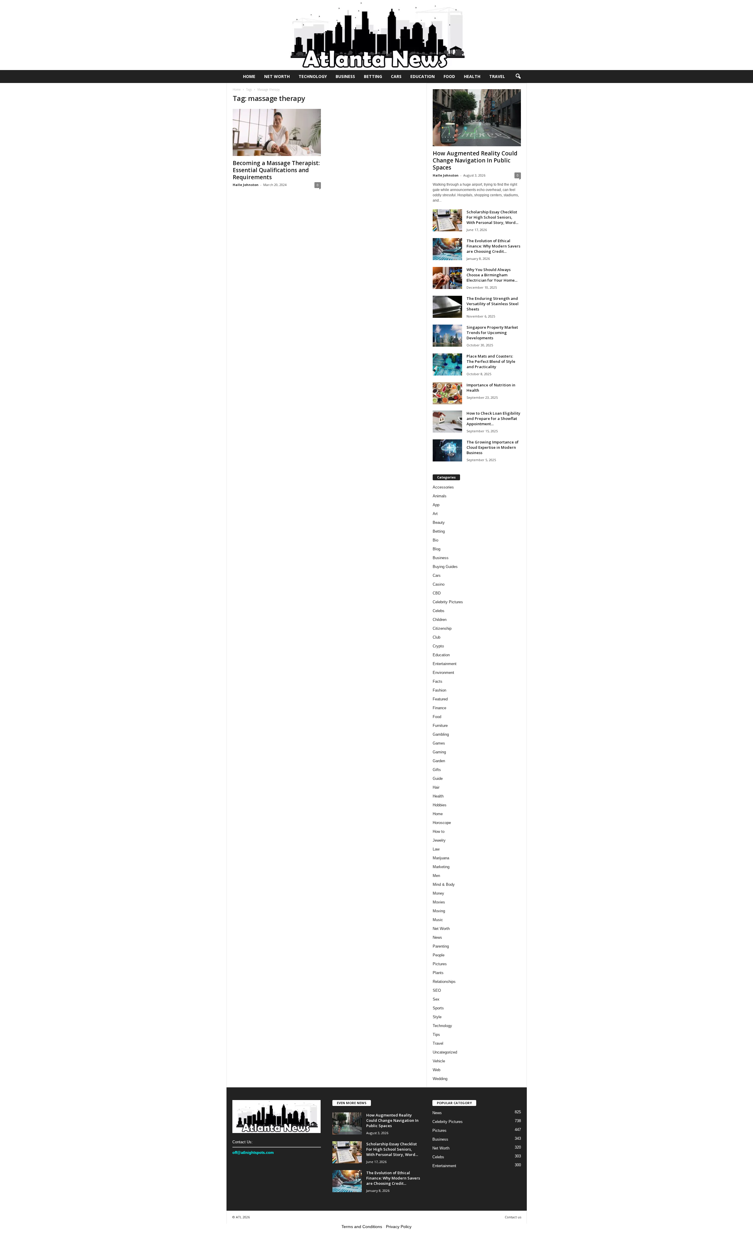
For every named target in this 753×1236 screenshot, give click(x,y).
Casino (438, 584)
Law (436, 849)
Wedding (440, 1078)
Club (436, 637)
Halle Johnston (246, 184)
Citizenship (442, 628)
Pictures (440, 964)
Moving (439, 911)
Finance (439, 708)
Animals (440, 496)
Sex (436, 999)
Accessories (443, 487)
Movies (439, 902)
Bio (435, 540)
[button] (518, 76)
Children (440, 619)
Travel (497, 76)
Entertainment (445, 664)
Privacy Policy (399, 1226)
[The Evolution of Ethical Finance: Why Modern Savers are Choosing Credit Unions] (447, 249)
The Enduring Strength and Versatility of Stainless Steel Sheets (493, 304)
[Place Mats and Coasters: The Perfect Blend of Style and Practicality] (447, 364)
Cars (396, 76)
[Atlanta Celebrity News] (376, 35)
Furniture (440, 725)
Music (438, 920)
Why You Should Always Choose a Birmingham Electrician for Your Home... (492, 275)
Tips (436, 1034)
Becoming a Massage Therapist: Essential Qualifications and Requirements (276, 170)
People (438, 955)
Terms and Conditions (361, 1226)
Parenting (441, 946)
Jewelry (439, 840)
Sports (438, 1008)
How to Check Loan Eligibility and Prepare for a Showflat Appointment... (493, 418)
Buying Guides (445, 566)
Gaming (439, 752)
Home (249, 76)
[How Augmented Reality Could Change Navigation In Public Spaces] (477, 117)
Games (439, 743)
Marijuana (441, 858)
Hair (436, 787)
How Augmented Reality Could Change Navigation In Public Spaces (475, 160)
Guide (438, 778)
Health (472, 76)
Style (437, 1017)
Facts (437, 681)
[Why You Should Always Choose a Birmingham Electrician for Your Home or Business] (447, 278)
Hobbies (440, 805)
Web (436, 1070)
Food (449, 76)
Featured (440, 699)
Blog (436, 549)
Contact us (513, 1217)
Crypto (438, 646)
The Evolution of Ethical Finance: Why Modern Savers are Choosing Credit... (493, 246)
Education (422, 76)
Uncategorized (445, 1052)
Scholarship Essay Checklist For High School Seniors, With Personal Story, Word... (492, 217)
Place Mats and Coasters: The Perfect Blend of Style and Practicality (491, 361)
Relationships (444, 981)
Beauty (439, 522)
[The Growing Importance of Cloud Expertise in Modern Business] (447, 450)
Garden (439, 761)
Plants (438, 973)
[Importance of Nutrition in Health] (447, 393)
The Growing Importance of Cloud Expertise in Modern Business (493, 447)
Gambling (441, 734)
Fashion (439, 690)
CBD (437, 593)
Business (345, 76)
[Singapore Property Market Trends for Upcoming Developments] (447, 336)
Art (435, 513)
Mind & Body (444, 884)
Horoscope (442, 822)
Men (436, 875)
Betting (373, 76)
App (436, 505)
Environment (443, 672)
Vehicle (439, 1061)
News (437, 937)
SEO (437, 990)
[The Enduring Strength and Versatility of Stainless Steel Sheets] (447, 307)
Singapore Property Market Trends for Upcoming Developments (492, 332)
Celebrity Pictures (448, 602)
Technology (313, 76)
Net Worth (277, 76)
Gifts (437, 769)
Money (438, 893)
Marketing (441, 867)
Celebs (438, 611)
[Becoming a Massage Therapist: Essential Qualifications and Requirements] (277, 132)
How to (438, 831)
